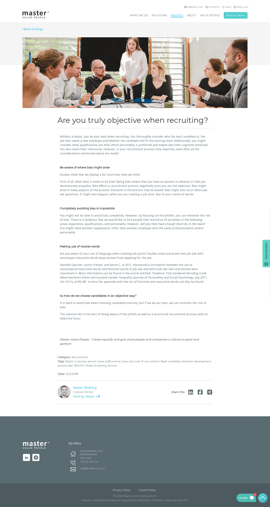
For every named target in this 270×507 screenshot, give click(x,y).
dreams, (63, 365)
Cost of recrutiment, (148, 361)
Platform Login (242, 7)
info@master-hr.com (195, 7)
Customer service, (86, 361)
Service (112, 365)
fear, (71, 365)
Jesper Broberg (85, 387)
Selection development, (197, 361)
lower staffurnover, (109, 361)
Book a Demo (235, 15)
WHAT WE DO (139, 15)
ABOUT (191, 15)
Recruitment (80, 357)
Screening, (101, 365)
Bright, (70, 361)
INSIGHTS (177, 15)
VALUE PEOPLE (210, 15)
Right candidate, (171, 361)
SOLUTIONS (159, 15)
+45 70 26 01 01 (214, 7)
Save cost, (128, 361)
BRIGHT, (79, 365)
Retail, (89, 365)
